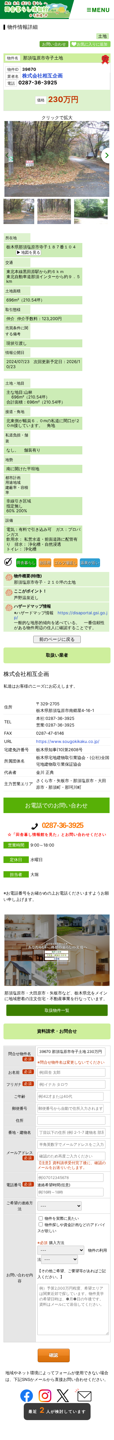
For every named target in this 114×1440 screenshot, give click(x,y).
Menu (101, 10)
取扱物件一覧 (57, 1010)
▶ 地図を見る (28, 252)
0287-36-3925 (57, 828)
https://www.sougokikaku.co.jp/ (67, 741)
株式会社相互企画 (42, 75)
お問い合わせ (54, 44)
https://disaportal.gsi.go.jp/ (60, 615)
